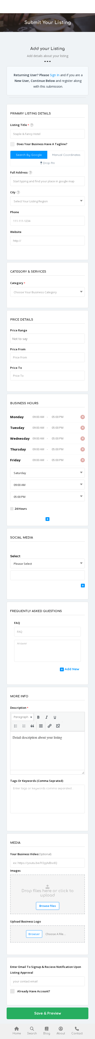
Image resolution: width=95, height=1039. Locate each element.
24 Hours (21, 509)
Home (17, 1033)
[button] (22, 717)
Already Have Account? (33, 991)
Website (15, 232)
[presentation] (22, 717)
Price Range (18, 330)
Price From (17, 349)
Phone (14, 212)
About (61, 1033)
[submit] (47, 519)
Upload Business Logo (25, 921)
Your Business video (30, 854)
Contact (77, 1033)
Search (32, 1033)
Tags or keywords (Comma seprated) (36, 781)
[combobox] (47, 201)
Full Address (19, 172)
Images (15, 871)
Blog (46, 1033)
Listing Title (19, 125)
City (12, 192)
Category (17, 283)
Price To (16, 368)
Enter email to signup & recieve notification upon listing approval (45, 969)
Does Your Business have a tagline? (42, 144)
